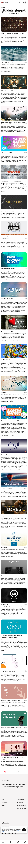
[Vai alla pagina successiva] (25, 771)
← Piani (3, 7)
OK (24, 829)
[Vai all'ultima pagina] (27, 771)
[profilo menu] (24, 2)
